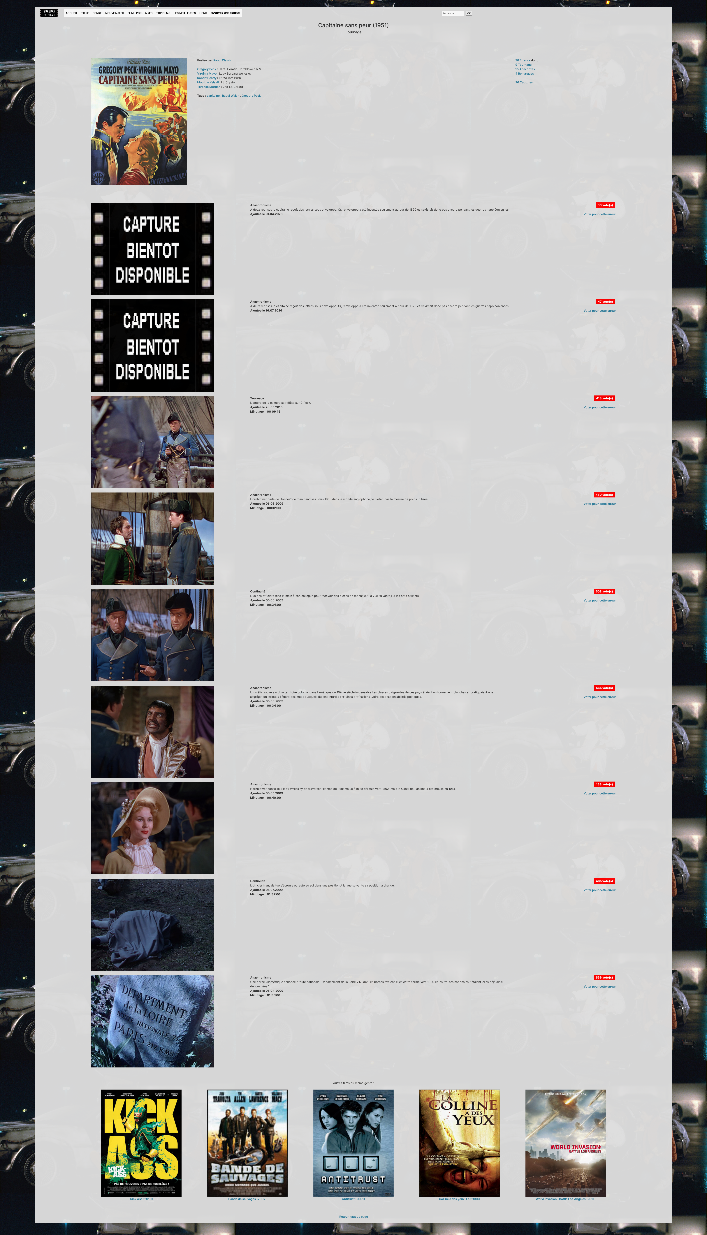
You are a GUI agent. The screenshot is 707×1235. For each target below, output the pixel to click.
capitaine (213, 95)
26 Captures (524, 82)
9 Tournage (523, 64)
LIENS (203, 13)
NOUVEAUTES (114, 13)
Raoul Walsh (222, 60)
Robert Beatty (207, 78)
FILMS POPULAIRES (140, 13)
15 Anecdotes (525, 69)
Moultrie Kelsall (208, 82)
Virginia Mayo (207, 73)
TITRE (85, 13)
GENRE (97, 13)
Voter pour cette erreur (600, 214)
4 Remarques (524, 73)
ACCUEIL (72, 13)
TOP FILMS (163, 13)
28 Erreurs (522, 60)
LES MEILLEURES (185, 13)
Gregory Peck (207, 69)
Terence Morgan (209, 87)
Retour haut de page (353, 1216)
